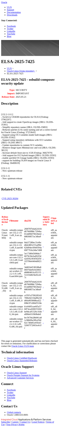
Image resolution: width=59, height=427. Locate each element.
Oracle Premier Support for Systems (23, 375)
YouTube (11, 34)
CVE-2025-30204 (10, 198)
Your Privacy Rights (15, 424)
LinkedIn (11, 31)
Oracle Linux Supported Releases (22, 360)
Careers (15, 422)
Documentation (14, 12)
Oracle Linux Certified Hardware (22, 358)
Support (10, 10)
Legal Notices (38, 422)
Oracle (4, 2)
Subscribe (5, 422)
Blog (9, 36)
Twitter (10, 28)
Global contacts (14, 412)
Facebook (11, 26)
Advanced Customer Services (20, 378)
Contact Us (25, 422)
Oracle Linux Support (17, 372)
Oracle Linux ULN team (22, 346)
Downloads (12, 15)
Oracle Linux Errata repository (21, 71)
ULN (9, 7)
